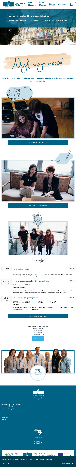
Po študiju (52, 4)
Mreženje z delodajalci (38, 205)
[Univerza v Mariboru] (38, 394)
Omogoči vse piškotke (67, 463)
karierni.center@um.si (8, 409)
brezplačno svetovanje (38, 142)
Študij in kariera (42, 4)
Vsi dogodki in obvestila (38, 316)
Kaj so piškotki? (47, 459)
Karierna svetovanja (21, 268)
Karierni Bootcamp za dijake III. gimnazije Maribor (32, 281)
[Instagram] (38, 442)
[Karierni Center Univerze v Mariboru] (7, 3)
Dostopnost (5, 417)
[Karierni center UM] (38, 434)
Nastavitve (6, 463)
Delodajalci (62, 4)
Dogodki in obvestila (32, 4)
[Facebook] (34, 442)
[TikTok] (41, 442)
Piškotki (3, 419)
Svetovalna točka (20, 4)
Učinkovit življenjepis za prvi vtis (25, 297)
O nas (71, 4)
